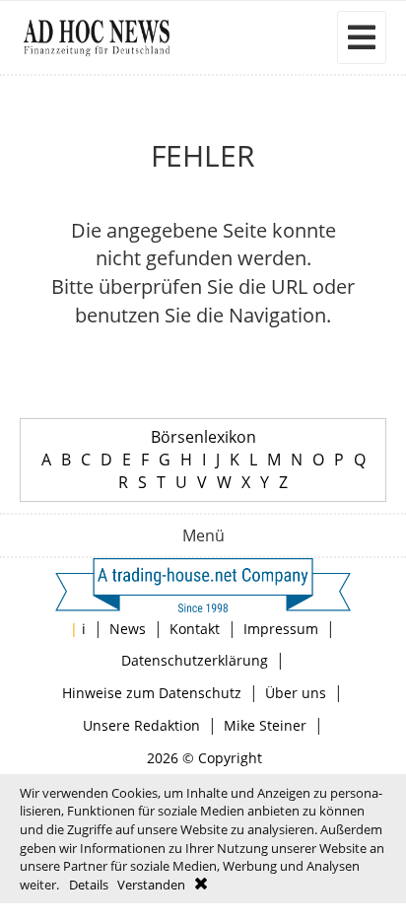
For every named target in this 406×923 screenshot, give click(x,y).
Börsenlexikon (203, 437)
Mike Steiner (265, 725)
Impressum (280, 628)
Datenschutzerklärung (194, 660)
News (127, 628)
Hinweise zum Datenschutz (151, 692)
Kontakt (194, 628)
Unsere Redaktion (141, 725)
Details (88, 884)
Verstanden (151, 884)
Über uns (295, 692)
